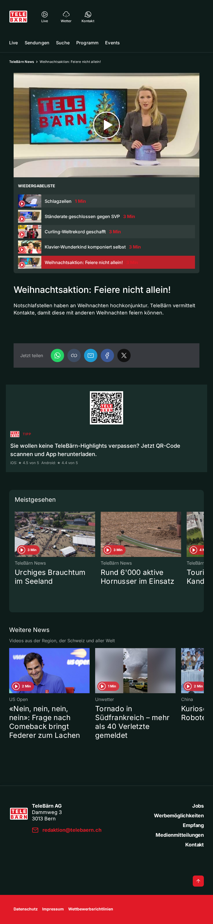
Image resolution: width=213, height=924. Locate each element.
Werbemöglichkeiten (179, 815)
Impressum (53, 909)
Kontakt (194, 845)
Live (13, 42)
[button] (74, 355)
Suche (63, 42)
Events (112, 42)
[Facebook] (107, 355)
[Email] (90, 355)
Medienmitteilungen (180, 835)
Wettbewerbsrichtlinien (90, 909)
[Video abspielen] (106, 125)
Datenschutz (26, 909)
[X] (124, 355)
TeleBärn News (21, 62)
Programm (87, 42)
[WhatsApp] (57, 355)
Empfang (193, 825)
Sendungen (37, 42)
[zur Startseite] (18, 16)
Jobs (198, 806)
